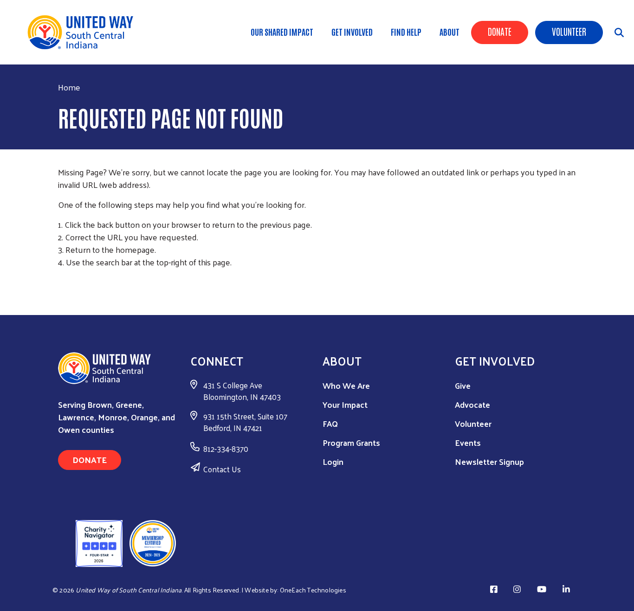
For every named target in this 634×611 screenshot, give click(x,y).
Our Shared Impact (282, 31)
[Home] (83, 32)
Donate (499, 31)
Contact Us (222, 469)
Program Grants (351, 442)
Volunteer (569, 31)
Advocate (472, 404)
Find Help (406, 31)
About (449, 31)
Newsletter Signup (489, 461)
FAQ (330, 423)
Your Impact (345, 404)
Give (463, 385)
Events (468, 442)
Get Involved (352, 31)
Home (69, 87)
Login (333, 461)
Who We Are (346, 385)
